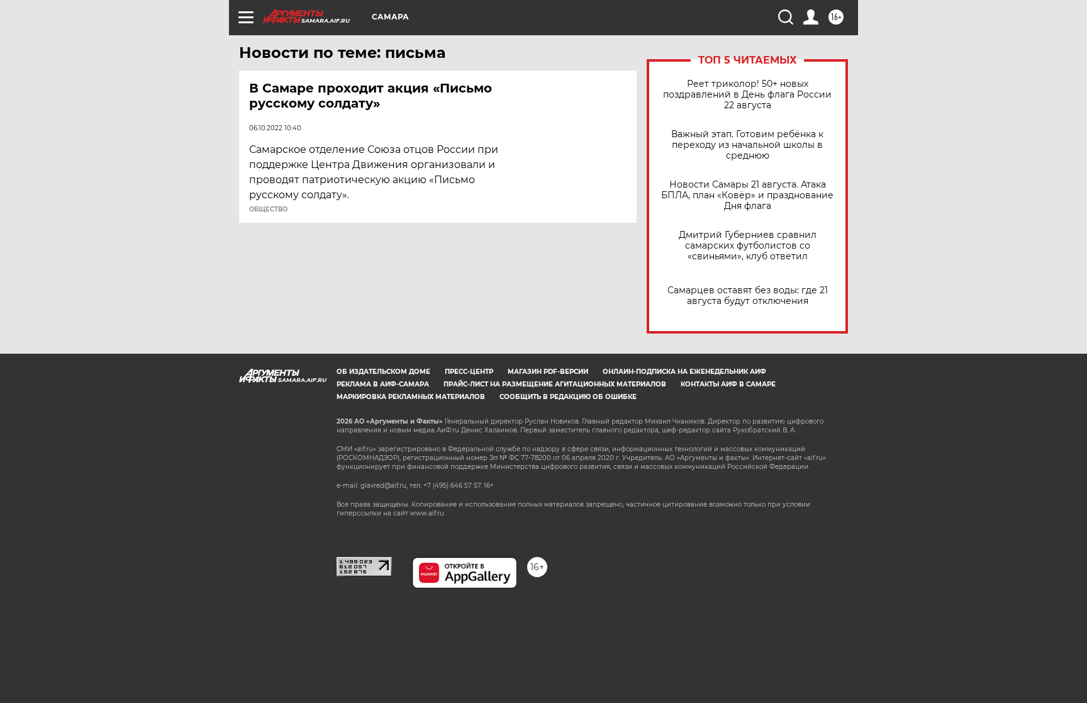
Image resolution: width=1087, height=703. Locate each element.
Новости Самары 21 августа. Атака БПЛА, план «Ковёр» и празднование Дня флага (747, 195)
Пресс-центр (469, 372)
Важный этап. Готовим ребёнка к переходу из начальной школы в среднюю (747, 145)
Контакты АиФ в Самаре (728, 384)
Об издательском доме (383, 372)
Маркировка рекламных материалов (411, 397)
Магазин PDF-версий (548, 372)
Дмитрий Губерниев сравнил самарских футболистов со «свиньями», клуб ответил (748, 246)
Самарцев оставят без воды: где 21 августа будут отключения (747, 296)
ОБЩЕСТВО (268, 209)
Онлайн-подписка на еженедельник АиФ (684, 372)
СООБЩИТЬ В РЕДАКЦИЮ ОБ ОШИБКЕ (568, 397)
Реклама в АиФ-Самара (383, 384)
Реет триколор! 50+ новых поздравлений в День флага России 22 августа (747, 95)
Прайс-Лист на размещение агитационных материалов (554, 384)
